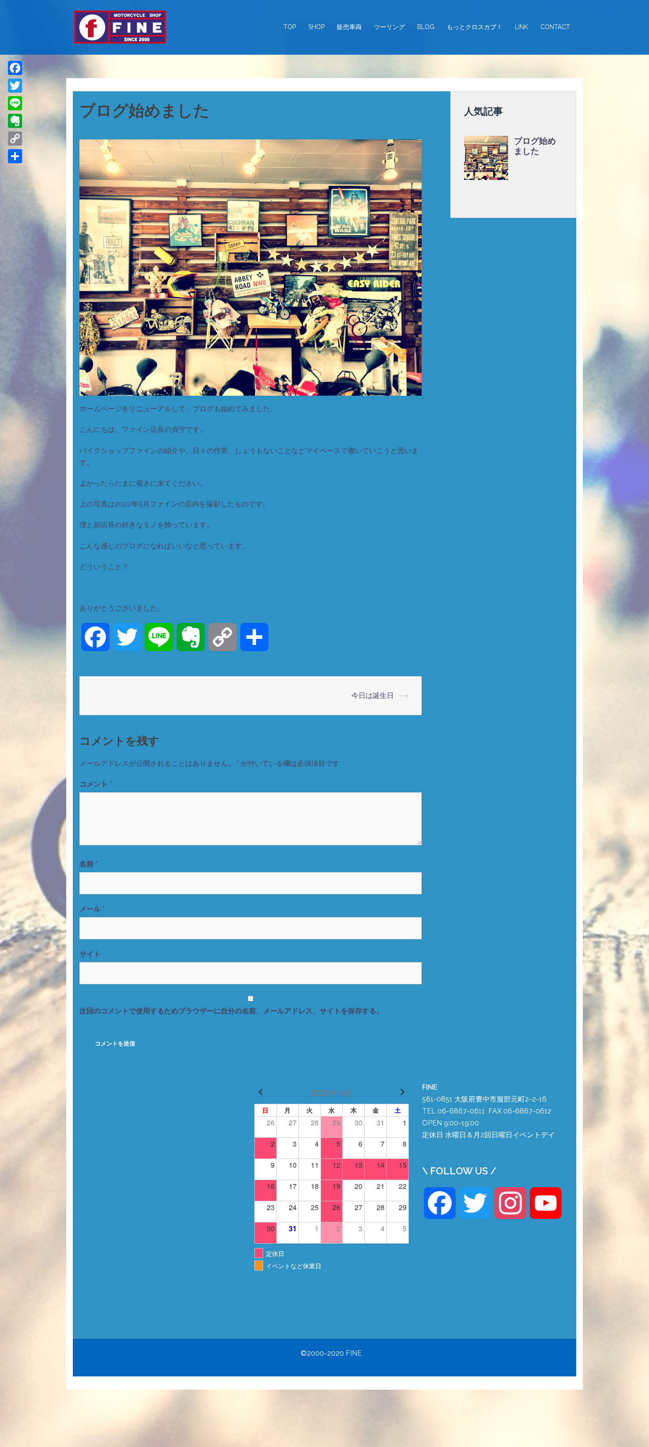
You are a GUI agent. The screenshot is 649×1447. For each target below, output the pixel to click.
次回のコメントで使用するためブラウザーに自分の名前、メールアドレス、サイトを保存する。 (231, 1011)
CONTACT (555, 26)
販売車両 (349, 26)
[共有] (15, 156)
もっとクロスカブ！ (474, 26)
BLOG (425, 26)
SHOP (316, 26)
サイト (90, 954)
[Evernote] (15, 121)
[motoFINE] (120, 26)
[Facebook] (15, 68)
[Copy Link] (15, 138)
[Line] (15, 103)
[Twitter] (15, 85)
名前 (88, 864)
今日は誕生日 (372, 695)
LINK (521, 26)
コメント (95, 784)
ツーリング (389, 26)
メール (92, 909)
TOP (289, 26)
